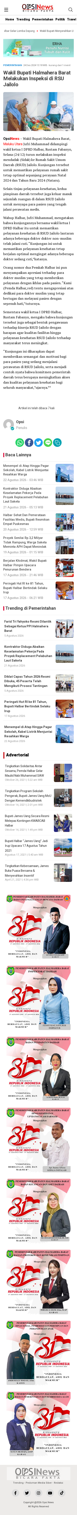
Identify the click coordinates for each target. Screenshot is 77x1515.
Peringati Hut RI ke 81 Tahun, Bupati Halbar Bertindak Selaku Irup (27, 706)
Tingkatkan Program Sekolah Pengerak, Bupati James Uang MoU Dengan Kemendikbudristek (28, 796)
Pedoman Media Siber (39, 1482)
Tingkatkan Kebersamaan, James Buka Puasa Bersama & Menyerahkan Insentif (27, 871)
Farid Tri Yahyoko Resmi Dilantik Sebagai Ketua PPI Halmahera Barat (27, 626)
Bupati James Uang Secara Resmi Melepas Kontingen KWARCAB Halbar (27, 821)
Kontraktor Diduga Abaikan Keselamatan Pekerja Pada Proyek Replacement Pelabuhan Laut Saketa (28, 654)
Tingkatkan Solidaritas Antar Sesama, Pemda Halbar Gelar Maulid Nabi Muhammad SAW (24, 771)
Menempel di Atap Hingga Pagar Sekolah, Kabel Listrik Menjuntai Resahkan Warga (28, 732)
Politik (60, 19)
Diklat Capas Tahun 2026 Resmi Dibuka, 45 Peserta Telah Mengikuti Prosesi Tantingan (27, 681)
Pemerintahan (42, 19)
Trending (23, 19)
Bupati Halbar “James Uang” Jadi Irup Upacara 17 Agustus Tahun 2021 (26, 846)
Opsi (20, 422)
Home (9, 19)
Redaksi (58, 1482)
